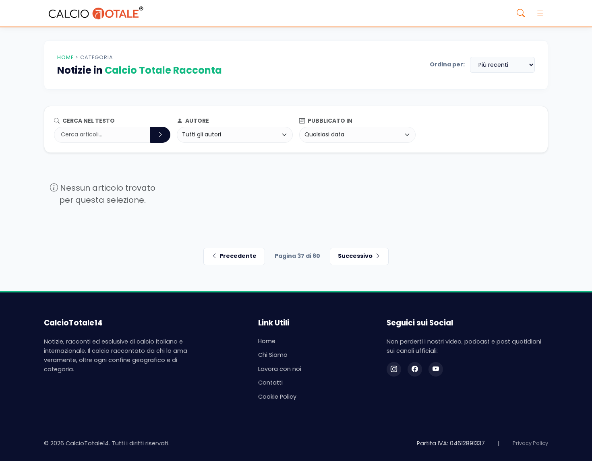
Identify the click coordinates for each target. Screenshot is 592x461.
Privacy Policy (530, 443)
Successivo (355, 256)
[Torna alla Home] (96, 13)
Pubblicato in (329, 121)
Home (65, 57)
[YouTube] (435, 369)
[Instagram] (394, 369)
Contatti (270, 383)
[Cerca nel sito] (521, 13)
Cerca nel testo (88, 121)
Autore (196, 121)
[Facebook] (415, 369)
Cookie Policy (277, 397)
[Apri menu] (540, 13)
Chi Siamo (273, 355)
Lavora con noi (279, 369)
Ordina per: (447, 64)
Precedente (238, 256)
